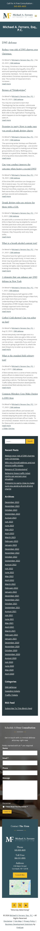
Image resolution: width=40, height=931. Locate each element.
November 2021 (12, 599)
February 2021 (11, 635)
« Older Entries (8, 428)
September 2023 (12, 514)
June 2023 (9, 525)
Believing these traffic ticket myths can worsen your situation (17, 476)
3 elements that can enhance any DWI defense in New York (19, 279)
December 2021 (12, 596)
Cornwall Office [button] (20, 875)
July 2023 (9, 521)
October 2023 (11, 510)
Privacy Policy (29, 921)
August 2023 (10, 517)
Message (6, 778)
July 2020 (9, 662)
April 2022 (9, 580)
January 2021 (11, 638)
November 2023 (12, 506)
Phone (5, 768)
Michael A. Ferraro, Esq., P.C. (22, 60)
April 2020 (9, 674)
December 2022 (12, 549)
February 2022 (11, 588)
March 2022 (10, 584)
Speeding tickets (12, 691)
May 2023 (9, 529)
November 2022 (12, 553)
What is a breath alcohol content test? (19, 243)
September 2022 (12, 560)
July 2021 (9, 615)
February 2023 (11, 541)
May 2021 (9, 623)
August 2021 (10, 611)
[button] (35, 15)
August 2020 (10, 658)
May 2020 (9, 670)
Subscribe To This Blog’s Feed (18, 708)
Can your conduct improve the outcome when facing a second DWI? (19, 167)
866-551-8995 (20, 858)
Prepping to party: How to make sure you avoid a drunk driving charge (19, 129)
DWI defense (15, 63)
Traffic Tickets (11, 695)
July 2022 (9, 568)
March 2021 (10, 631)
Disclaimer (7, 803)
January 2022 (11, 592)
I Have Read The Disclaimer (16, 807)
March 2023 (10, 537)
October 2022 (11, 556)
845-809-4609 (20, 6)
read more (6, 84)
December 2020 (12, 642)
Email (5, 758)
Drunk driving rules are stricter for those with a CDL (18, 205)
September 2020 (12, 654)
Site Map (18, 921)
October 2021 (11, 603)
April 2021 (9, 627)
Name (5, 748)
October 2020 (11, 650)
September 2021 (12, 607)
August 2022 (10, 564)
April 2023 (9, 533)
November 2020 (12, 646)
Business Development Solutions (19, 924)
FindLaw (20, 927)
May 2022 (9, 576)
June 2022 (9, 572)
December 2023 (12, 502)
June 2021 (9, 619)
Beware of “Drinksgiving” (14, 90)
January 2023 (11, 545)
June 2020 (9, 666)
